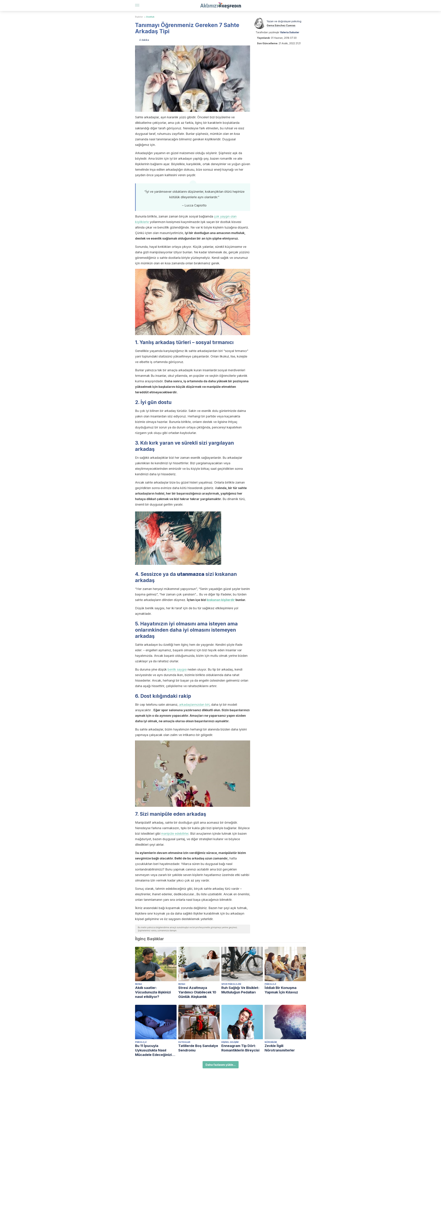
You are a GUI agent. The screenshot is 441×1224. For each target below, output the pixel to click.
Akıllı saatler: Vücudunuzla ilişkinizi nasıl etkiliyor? (153, 992)
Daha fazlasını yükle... (221, 1064)
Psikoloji (270, 984)
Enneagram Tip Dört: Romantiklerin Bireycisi (240, 1048)
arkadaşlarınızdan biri (194, 704)
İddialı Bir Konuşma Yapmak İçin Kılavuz (281, 990)
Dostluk (150, 16)
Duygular (184, 1042)
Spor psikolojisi (231, 984)
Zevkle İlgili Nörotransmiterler (280, 1048)
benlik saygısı (177, 669)
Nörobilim (271, 1042)
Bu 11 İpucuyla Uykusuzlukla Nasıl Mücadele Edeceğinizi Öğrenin (153, 1050)
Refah (138, 984)
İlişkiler (139, 16)
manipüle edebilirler (174, 833)
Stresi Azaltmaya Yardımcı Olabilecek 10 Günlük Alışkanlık (197, 992)
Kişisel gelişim (230, 1042)
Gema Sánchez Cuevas (281, 25)
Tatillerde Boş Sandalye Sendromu (198, 1048)
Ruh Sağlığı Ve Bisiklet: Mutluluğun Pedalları (240, 990)
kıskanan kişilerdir (221, 600)
